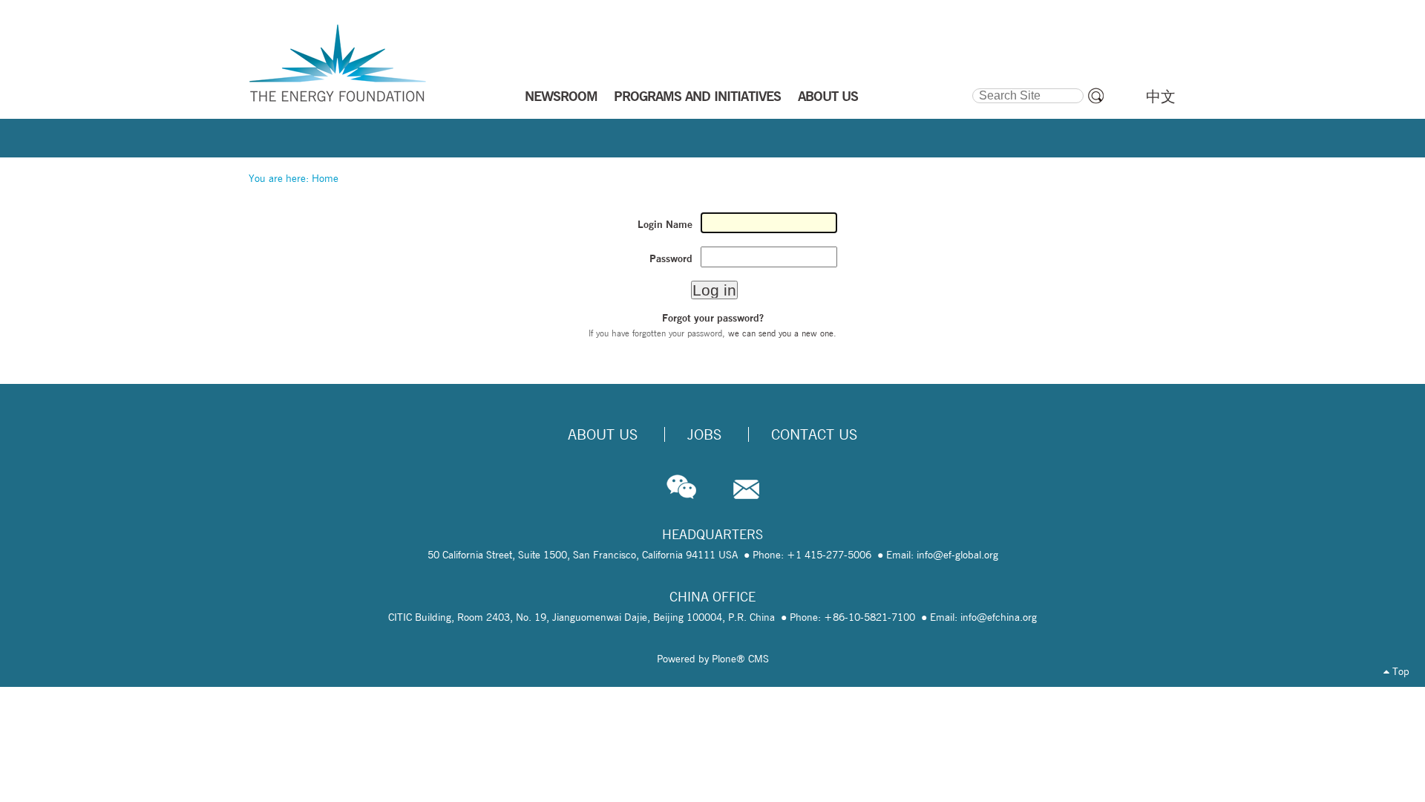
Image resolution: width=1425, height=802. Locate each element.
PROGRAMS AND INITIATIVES (697, 96)
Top (1399, 671)
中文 (1161, 96)
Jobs (704, 434)
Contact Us (814, 434)
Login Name (665, 224)
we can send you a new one (780, 333)
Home (325, 178)
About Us (603, 434)
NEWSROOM (561, 96)
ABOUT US (828, 96)
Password (670, 258)
